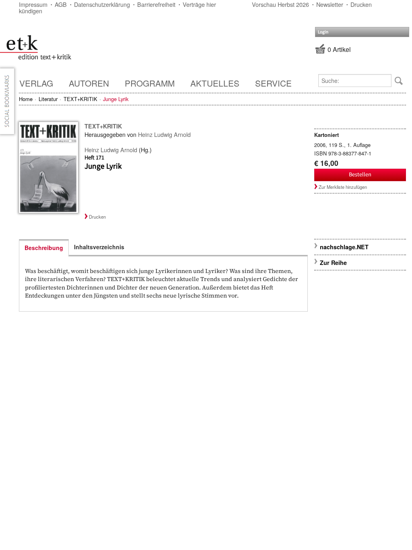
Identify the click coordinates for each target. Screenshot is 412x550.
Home (26, 99)
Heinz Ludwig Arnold (164, 134)
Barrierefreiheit (156, 4)
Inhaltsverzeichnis (99, 247)
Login (323, 32)
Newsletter (329, 4)
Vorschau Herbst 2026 (280, 4)
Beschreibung (44, 248)
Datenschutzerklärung (102, 4)
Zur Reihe (333, 262)
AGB (61, 4)
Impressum (33, 4)
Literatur (48, 99)
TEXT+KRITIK (80, 99)
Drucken (361, 4)
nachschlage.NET (344, 247)
